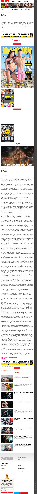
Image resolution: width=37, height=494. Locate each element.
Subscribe (14, 1)
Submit (7, 492)
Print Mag (19, 1)
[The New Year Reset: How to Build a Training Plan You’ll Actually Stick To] (7, 442)
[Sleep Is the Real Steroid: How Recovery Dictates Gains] (7, 381)
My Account (3, 468)
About (19, 459)
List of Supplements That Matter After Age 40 (23, 401)
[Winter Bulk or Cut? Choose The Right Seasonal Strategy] (7, 433)
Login (12, 39)
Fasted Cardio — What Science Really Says (22, 444)
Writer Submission (21, 470)
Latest (2, 12)
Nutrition (7, 31)
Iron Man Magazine (4, 175)
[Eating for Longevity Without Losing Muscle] (7, 390)
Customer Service (3, 470)
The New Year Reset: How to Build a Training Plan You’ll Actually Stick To (23, 436)
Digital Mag (25, 1)
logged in (5, 370)
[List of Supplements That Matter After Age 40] (7, 407)
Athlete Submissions (21, 468)
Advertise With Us (21, 471)
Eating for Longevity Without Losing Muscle (23, 383)
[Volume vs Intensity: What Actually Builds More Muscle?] (7, 416)
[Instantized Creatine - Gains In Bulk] (17, 37)
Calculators (20, 460)
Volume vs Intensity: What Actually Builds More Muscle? (23, 410)
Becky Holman (3, 18)
